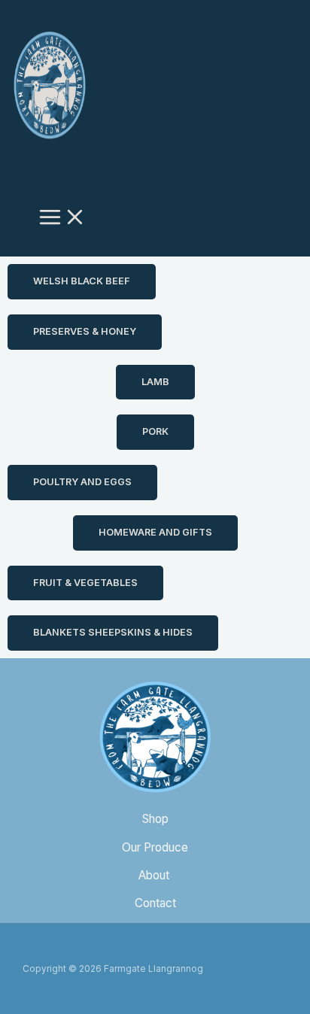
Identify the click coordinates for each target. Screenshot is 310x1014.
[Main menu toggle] (62, 218)
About (155, 875)
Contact (155, 903)
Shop (155, 819)
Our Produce (155, 847)
